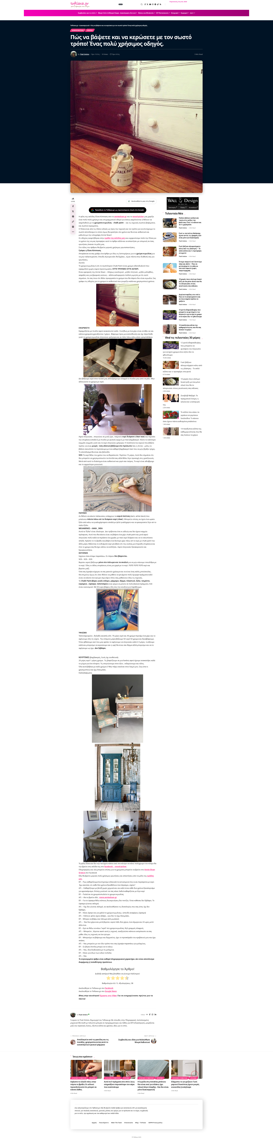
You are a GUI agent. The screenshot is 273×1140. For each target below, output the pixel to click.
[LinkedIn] (155, 1014)
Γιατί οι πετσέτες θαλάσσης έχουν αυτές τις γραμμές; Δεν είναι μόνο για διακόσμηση (190, 235)
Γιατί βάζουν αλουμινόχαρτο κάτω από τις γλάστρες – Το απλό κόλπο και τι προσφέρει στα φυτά (190, 249)
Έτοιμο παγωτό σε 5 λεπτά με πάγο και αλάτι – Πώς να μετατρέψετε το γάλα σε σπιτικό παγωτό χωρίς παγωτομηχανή (190, 266)
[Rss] (160, 4)
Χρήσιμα (93, 1078)
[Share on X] (73, 211)
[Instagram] (153, 4)
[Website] (147, 1014)
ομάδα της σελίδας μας (115, 238)
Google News (111, 991)
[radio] (108, 978)
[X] (147, 4)
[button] (132, 4)
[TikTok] (158, 4)
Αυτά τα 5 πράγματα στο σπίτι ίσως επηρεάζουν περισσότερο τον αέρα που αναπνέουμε (119, 1084)
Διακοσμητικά (77, 30)
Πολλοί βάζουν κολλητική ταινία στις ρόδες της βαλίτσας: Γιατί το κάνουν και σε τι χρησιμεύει (190, 221)
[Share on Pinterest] (73, 216)
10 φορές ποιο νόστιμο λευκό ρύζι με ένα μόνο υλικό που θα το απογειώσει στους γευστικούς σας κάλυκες (190, 282)
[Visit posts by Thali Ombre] (73, 1014)
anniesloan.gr (120, 216)
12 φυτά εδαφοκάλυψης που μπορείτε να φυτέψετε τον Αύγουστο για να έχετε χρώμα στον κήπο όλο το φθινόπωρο (190, 313)
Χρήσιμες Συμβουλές (79, 1078)
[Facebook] (145, 4)
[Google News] (150, 4)
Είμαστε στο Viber (109, 995)
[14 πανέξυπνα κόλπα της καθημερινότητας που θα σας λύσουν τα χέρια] (170, 329)
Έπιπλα (90, 30)
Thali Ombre (84, 54)
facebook (109, 988)
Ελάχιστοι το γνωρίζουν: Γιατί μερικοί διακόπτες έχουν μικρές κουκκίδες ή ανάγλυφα (185, 1084)
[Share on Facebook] (73, 206)
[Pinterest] (155, 4)
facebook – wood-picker (115, 866)
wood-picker (138, 216)
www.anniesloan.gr (108, 897)
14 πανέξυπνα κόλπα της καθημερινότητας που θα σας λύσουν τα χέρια (190, 327)
